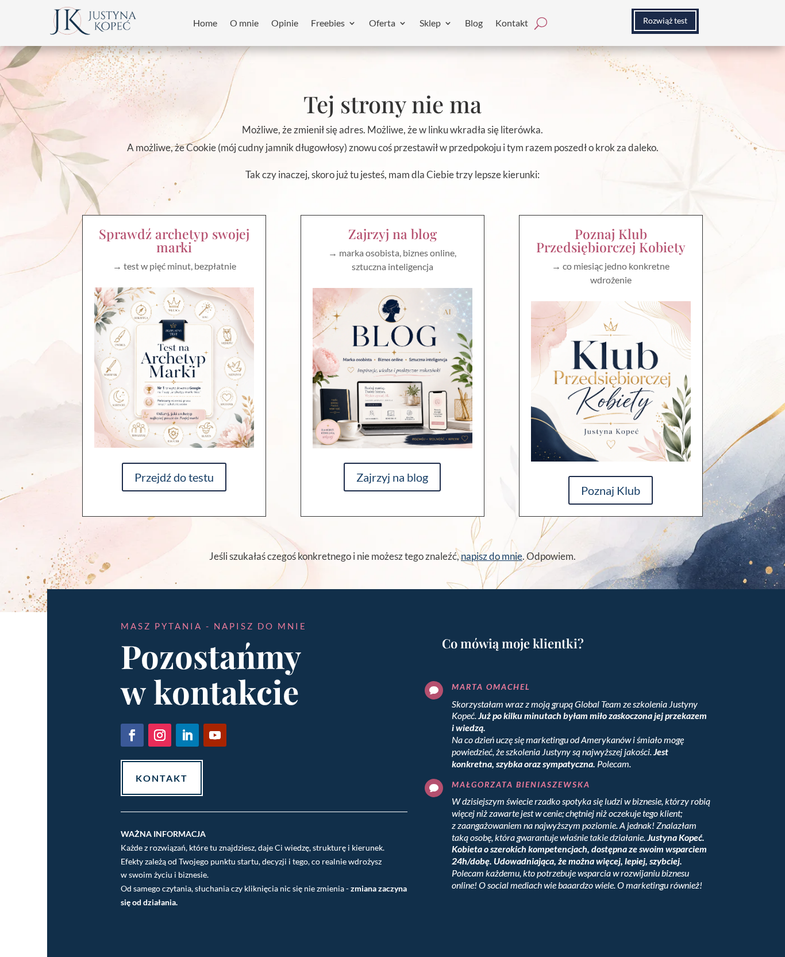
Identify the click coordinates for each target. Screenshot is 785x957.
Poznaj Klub (610, 490)
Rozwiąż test (665, 20)
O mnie (244, 22)
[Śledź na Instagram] (159, 735)
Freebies (328, 22)
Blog (474, 22)
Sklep (430, 22)
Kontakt (511, 22)
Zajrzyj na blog (392, 477)
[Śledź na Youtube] (214, 735)
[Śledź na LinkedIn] (187, 735)
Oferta (382, 22)
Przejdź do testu (174, 477)
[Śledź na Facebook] (132, 735)
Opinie (284, 22)
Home (205, 22)
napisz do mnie (491, 556)
